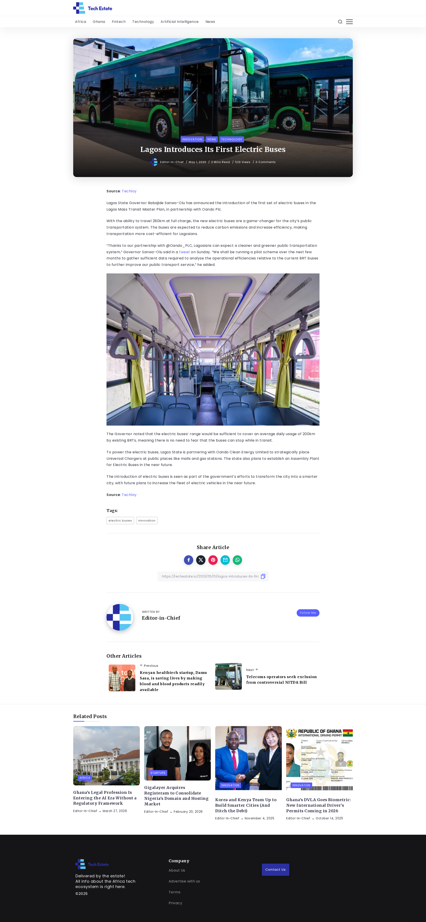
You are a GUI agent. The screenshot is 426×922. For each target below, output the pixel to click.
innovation (147, 520)
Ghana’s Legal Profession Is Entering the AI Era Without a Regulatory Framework (105, 798)
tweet (184, 252)
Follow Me (308, 613)
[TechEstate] (92, 863)
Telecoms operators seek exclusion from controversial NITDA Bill (281, 680)
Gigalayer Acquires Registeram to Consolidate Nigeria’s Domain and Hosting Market (176, 796)
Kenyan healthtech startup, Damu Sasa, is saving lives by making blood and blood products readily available (173, 681)
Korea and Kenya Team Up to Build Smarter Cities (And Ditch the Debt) (245, 805)
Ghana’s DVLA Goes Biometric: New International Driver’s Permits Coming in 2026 (318, 805)
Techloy (129, 191)
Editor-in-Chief (172, 162)
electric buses (120, 520)
